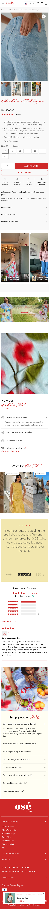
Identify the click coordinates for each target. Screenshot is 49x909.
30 (27, 151)
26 (12, 151)
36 (5, 156)
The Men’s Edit (8, 844)
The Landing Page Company (29, 905)
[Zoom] (44, 16)
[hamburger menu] (3, 3)
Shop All (12, 10)
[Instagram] (45, 901)
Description (6, 207)
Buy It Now (24, 172)
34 (42, 151)
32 (35, 151)
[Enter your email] (45, 877)
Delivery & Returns (9, 222)
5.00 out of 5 (31, 593)
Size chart (16, 146)
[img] (8, 628)
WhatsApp (20, 198)
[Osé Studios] (10, 3)
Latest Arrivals (8, 826)
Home (3, 10)
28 (20, 151)
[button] (7, 114)
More (4, 848)
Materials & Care (8, 214)
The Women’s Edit (9, 830)
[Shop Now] (24, 309)
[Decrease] (3, 166)
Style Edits (6, 837)
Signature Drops (8, 834)
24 (5, 151)
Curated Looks (8, 841)
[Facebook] (40, 901)
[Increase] (12, 166)
